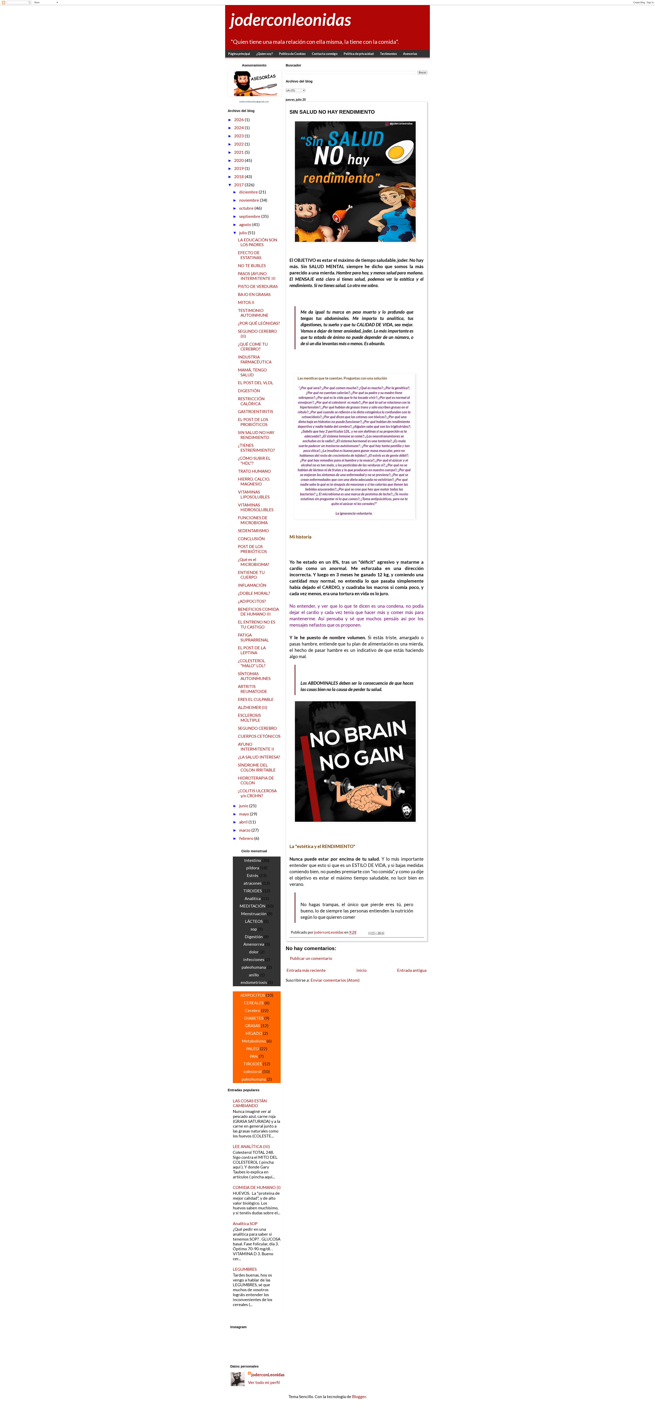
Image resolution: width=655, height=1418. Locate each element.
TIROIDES (252, 890)
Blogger (359, 1396)
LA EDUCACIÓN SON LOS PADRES (257, 242)
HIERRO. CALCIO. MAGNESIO (254, 481)
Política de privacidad (359, 54)
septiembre (250, 216)
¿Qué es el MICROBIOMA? (253, 562)
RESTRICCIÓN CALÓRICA (251, 401)
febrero (246, 838)
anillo (254, 974)
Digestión (254, 936)
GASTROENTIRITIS (255, 411)
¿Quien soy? (264, 54)
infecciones (253, 959)
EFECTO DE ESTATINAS (249, 255)
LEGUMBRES (245, 1269)
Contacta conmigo (325, 54)
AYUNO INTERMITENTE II (256, 747)
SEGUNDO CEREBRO (257, 728)
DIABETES (253, 1018)
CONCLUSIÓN (251, 538)
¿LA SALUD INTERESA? (259, 756)
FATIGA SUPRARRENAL (253, 637)
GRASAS (252, 1025)
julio (243, 232)
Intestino (252, 860)
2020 (239, 160)
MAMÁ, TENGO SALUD (252, 372)
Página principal (239, 54)
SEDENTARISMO (253, 530)
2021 (239, 152)
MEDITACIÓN (252, 905)
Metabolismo (254, 1040)
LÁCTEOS (254, 921)
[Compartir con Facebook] (379, 933)
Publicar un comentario (311, 958)
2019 (239, 168)
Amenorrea (253, 944)
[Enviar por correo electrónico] (370, 933)
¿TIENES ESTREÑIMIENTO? (256, 448)
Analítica (253, 898)
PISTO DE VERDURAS (258, 286)
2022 (239, 143)
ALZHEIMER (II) (252, 707)
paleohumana (254, 967)
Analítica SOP (245, 1223)
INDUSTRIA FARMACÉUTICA (255, 359)
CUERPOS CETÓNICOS (259, 736)
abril (243, 821)
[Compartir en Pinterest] (382, 933)
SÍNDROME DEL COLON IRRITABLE (257, 767)
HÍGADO (254, 1033)
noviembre (249, 200)
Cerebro (252, 1010)
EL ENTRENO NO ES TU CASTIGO (256, 624)
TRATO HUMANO (254, 471)
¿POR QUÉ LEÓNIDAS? (259, 323)
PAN (254, 1056)
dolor (254, 951)
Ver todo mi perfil (264, 1382)
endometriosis (254, 982)
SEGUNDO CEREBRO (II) (257, 334)
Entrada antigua (411, 970)
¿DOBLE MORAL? (254, 593)
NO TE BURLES (252, 265)
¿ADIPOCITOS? (252, 601)
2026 (239, 119)
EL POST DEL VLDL (255, 382)
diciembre (249, 191)
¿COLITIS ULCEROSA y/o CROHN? (257, 793)
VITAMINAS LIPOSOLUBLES (254, 494)
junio (244, 805)
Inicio (361, 970)
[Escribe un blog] (373, 933)
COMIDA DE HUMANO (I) (257, 1187)
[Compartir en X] (376, 933)
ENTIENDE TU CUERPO (251, 575)
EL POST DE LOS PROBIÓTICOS (253, 422)
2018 (239, 176)
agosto (245, 224)
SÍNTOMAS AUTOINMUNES (254, 676)
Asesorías (410, 54)
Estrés (252, 875)
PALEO (252, 1048)
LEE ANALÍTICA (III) (251, 1146)
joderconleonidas (290, 19)
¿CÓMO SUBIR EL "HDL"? (254, 461)
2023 (239, 135)
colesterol (252, 1071)
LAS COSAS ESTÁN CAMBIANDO (250, 1103)
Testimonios (388, 54)
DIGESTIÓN (249, 390)
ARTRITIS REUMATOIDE (252, 689)
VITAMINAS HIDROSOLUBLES (255, 507)
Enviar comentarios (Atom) (335, 980)
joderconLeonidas (268, 1374)
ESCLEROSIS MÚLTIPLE (249, 718)
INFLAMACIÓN (252, 585)
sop (254, 928)
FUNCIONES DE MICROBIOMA (253, 520)
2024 (239, 127)
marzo (245, 830)
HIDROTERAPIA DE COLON (256, 780)
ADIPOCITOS (252, 995)
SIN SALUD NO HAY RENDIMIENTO (256, 435)
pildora (252, 867)
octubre (246, 208)
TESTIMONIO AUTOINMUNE (253, 313)
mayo (244, 813)
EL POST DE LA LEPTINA (252, 650)
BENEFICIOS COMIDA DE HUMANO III (258, 612)
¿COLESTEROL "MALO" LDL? (251, 663)
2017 (239, 184)
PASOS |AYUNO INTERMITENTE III (256, 276)
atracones (252, 883)
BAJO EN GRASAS (254, 294)
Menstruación (253, 913)
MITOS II (246, 302)
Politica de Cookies (292, 54)
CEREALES (254, 1002)
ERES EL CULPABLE (256, 699)
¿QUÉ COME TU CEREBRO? (253, 346)
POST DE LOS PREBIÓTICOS (252, 549)
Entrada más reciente (306, 970)
